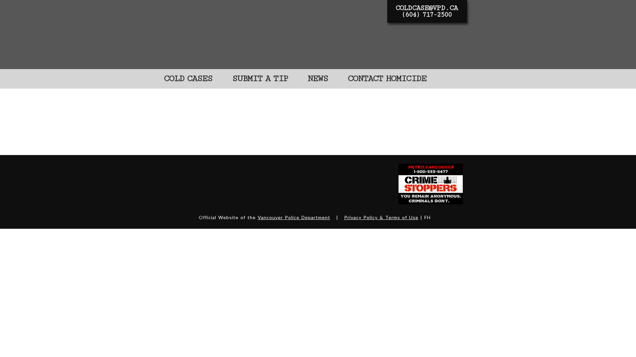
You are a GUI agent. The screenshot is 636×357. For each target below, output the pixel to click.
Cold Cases (188, 78)
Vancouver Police (176, 183)
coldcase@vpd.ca (427, 8)
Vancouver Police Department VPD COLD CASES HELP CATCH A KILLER (267, 34)
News (318, 78)
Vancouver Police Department (294, 217)
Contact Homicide (387, 78)
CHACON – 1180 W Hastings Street (257, 107)
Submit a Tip (260, 78)
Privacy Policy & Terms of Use (381, 217)
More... (172, 140)
